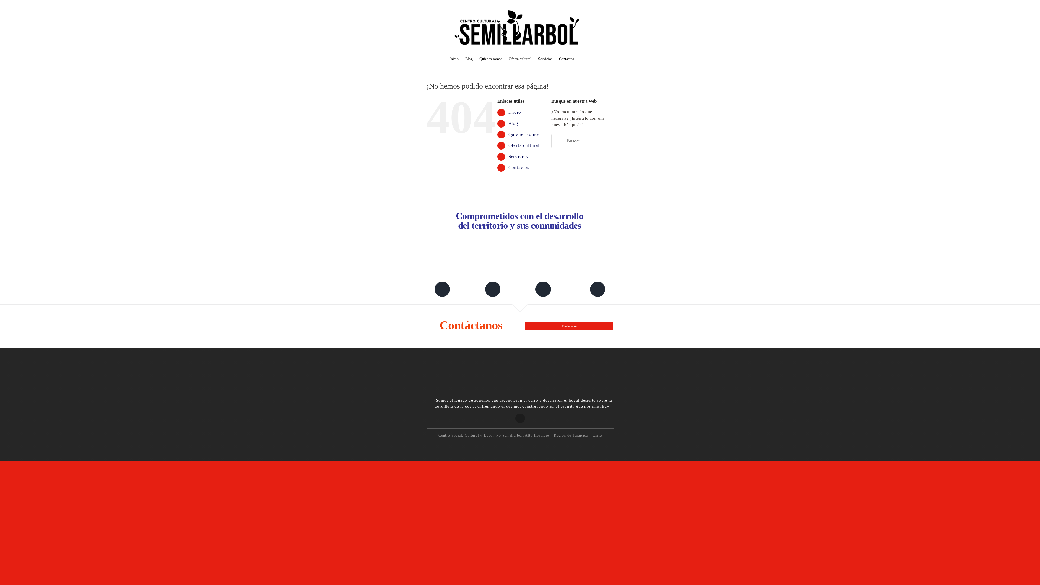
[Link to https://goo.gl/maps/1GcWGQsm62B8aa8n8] (520, 418)
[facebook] (503, 446)
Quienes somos (524, 134)
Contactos (518, 167)
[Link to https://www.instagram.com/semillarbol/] (543, 289)
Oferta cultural (524, 145)
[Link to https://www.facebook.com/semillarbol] (442, 289)
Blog (513, 123)
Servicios (518, 156)
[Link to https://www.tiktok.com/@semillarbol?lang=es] (597, 289)
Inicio (514, 112)
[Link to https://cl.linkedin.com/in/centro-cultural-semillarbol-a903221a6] (492, 289)
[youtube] (537, 446)
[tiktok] (526, 446)
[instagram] (514, 446)
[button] (582, 59)
